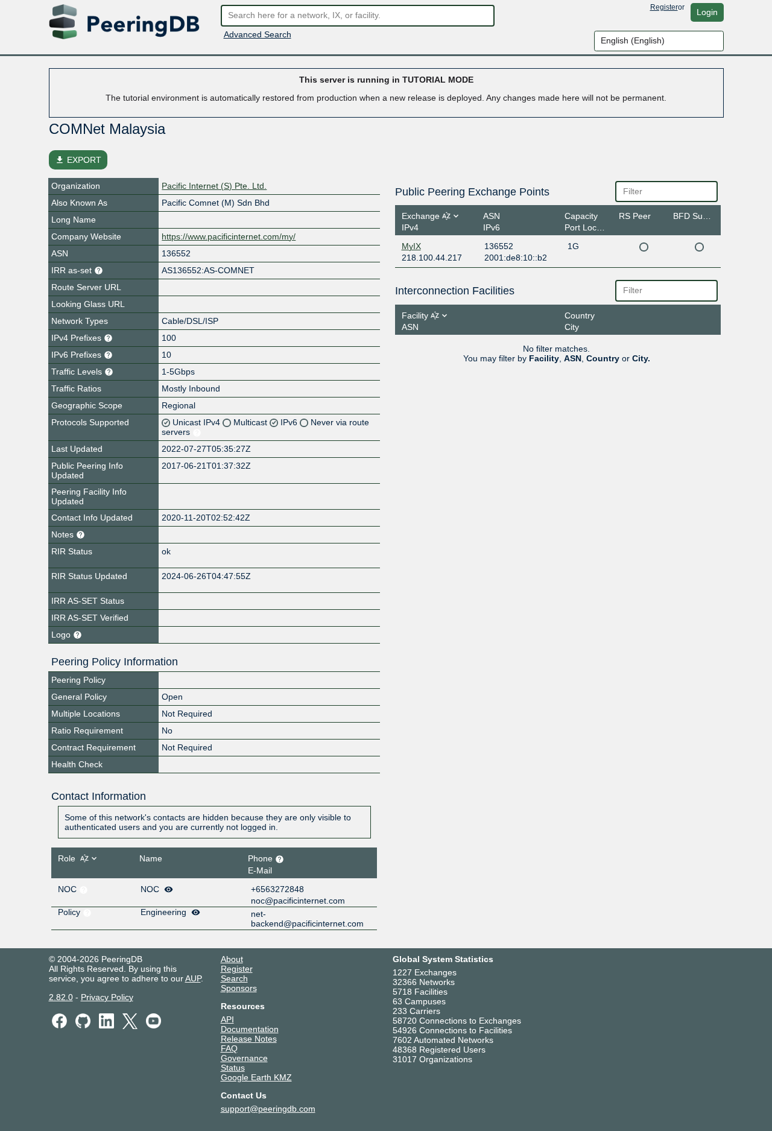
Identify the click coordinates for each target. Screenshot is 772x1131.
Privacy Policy (107, 997)
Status (233, 1067)
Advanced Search (257, 34)
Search (234, 978)
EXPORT (78, 160)
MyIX (411, 246)
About (232, 959)
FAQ (229, 1048)
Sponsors (239, 988)
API (227, 1019)
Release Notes (249, 1039)
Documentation (250, 1029)
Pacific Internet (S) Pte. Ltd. (214, 186)
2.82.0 (61, 997)
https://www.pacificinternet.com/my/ (229, 236)
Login (707, 12)
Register (664, 7)
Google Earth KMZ (256, 1077)
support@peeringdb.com (268, 1109)
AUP (193, 978)
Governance (244, 1058)
